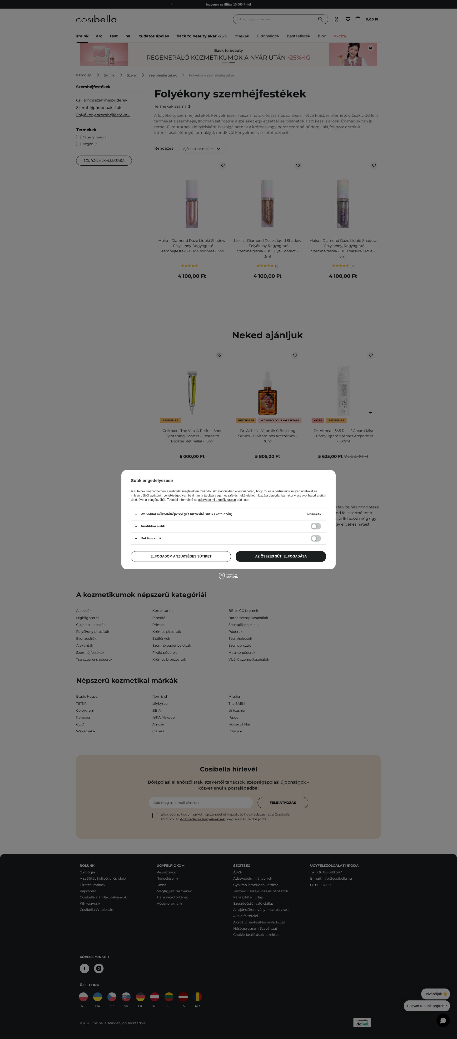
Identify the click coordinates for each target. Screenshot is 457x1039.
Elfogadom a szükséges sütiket (181, 556)
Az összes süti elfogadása (281, 556)
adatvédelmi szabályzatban (217, 500)
